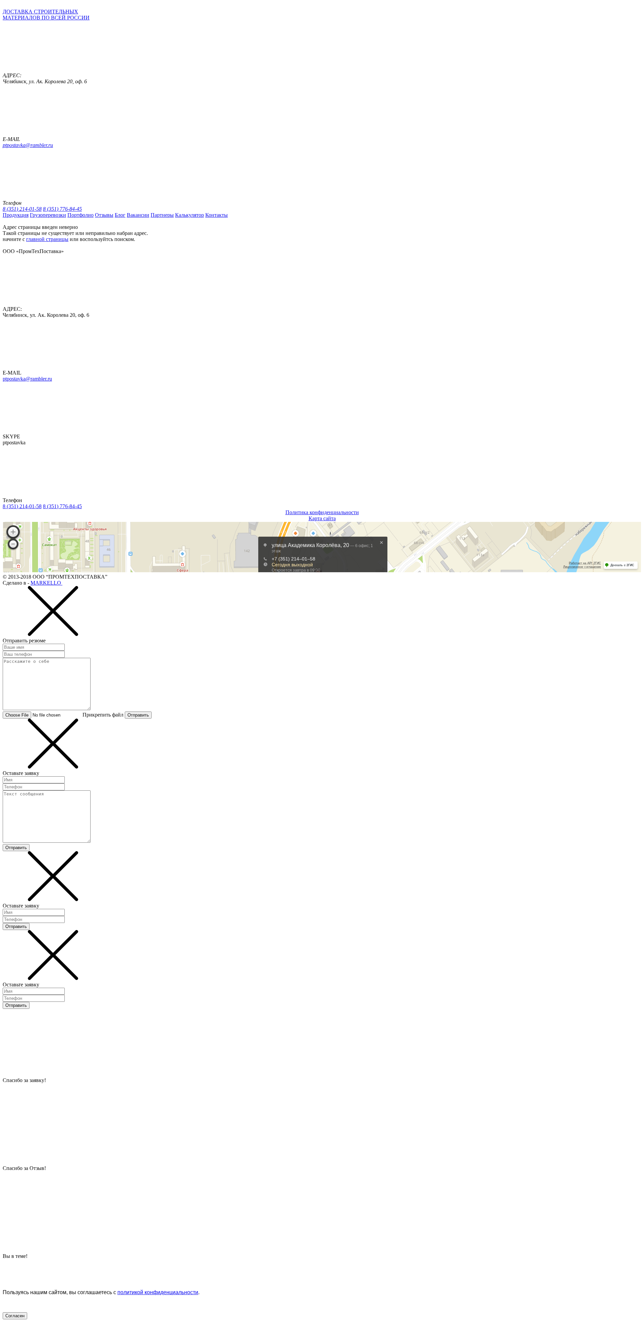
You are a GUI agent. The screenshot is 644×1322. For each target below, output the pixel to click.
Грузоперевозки (48, 215)
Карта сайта (322, 518)
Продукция (16, 215)
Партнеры (162, 215)
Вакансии (138, 215)
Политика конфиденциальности (322, 512)
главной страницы (47, 239)
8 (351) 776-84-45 (62, 209)
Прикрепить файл (103, 715)
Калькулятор (189, 215)
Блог (120, 215)
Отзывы (104, 215)
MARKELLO (46, 583)
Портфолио (80, 215)
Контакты (216, 215)
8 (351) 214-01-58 (22, 209)
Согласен (14, 1315)
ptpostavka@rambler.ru (28, 145)
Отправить (138, 715)
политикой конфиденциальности (157, 1292)
